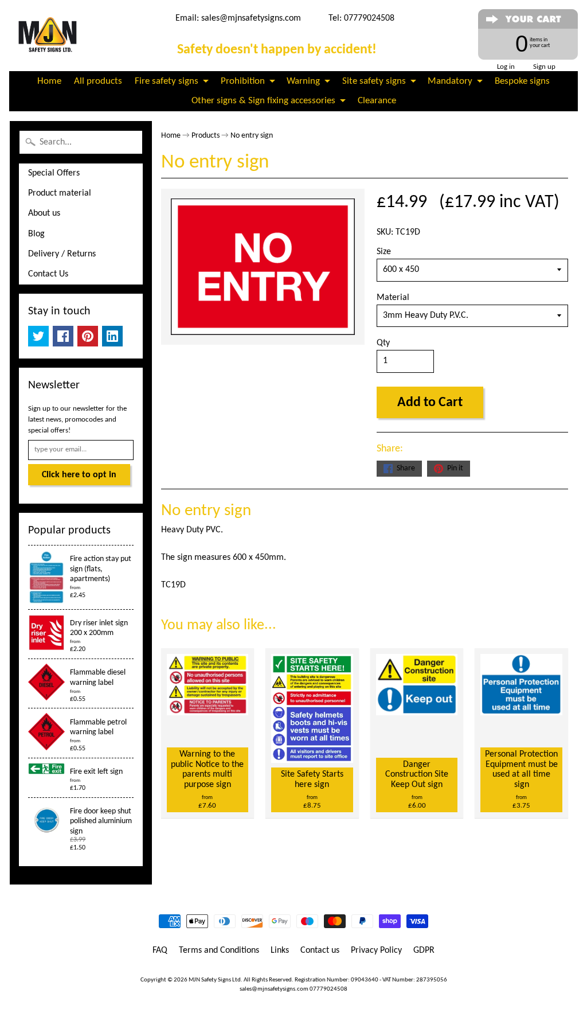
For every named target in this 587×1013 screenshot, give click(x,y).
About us (44, 213)
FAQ (159, 950)
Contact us (319, 950)
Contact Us (48, 274)
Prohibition (243, 81)
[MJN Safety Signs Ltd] (49, 35)
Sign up (544, 67)
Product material (59, 193)
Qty (383, 343)
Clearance (377, 101)
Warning (303, 81)
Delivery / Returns (62, 254)
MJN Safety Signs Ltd (215, 980)
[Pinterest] (87, 336)
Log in (506, 67)
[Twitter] (38, 336)
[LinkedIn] (112, 336)
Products (205, 135)
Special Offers (54, 173)
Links (280, 950)
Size (384, 251)
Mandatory (450, 81)
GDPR (424, 950)
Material (393, 297)
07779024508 (328, 989)
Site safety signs (374, 81)
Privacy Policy (376, 950)
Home (49, 81)
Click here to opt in (79, 475)
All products (98, 81)
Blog (36, 234)
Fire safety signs (166, 81)
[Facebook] (63, 336)
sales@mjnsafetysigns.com (251, 18)
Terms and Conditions (219, 950)
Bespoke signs (522, 81)
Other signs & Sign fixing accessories (263, 101)
